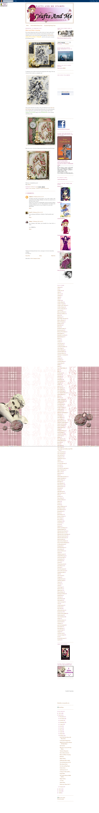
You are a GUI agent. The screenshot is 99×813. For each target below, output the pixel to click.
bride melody (60, 600)
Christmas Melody (61, 351)
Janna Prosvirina (45, 188)
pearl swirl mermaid (61, 625)
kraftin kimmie (60, 615)
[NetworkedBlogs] (65, 92)
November (62, 718)
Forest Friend (60, 402)
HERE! (64, 68)
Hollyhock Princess (61, 430)
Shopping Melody (61, 529)
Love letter (59, 466)
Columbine (59, 359)
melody (58, 618)
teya (58, 636)
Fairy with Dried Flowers (62, 392)
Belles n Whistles (60, 320)
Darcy (58, 371)
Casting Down (60, 345)
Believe (59, 315)
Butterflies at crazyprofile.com (63, 703)
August (61, 724)
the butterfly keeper (61, 638)
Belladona (62, 756)
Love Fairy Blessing (61, 463)
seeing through (60, 630)
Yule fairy (59, 597)
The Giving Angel (61, 557)
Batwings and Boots (61, 313)
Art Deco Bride (60, 302)
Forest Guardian (60, 404)
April (61, 731)
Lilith (58, 460)
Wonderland (59, 595)
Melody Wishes (60, 480)
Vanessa (59, 582)
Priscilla (59, 504)
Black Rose (59, 325)
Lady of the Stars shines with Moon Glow (65, 738)
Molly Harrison (60, 484)
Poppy (58, 501)
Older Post (53, 255)
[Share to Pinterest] (44, 187)
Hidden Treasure (60, 427)
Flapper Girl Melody (61, 401)
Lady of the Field (60, 452)
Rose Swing (59, 517)
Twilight (59, 577)
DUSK (58, 364)
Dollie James (59, 379)
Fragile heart (59, 409)
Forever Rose (60, 406)
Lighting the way (60, 458)
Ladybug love (60, 456)
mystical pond (60, 621)
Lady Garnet (59, 445)
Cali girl (59, 340)
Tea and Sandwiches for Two (65, 762)
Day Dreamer (60, 373)
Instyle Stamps (60, 432)
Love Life (59, 465)
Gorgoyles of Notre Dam (62, 422)
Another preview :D (63, 769)
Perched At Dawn (60, 499)
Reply (30, 208)
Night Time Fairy (60, 493)
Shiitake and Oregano (61, 527)
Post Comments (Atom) (35, 258)
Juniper (58, 437)
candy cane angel (60, 602)
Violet (58, 585)
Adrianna (59, 287)
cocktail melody (60, 605)
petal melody (60, 626)
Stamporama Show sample (65, 760)
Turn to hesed (60, 575)
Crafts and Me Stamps (49, 6)
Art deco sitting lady (61, 308)
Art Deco (59, 300)
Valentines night (60, 580)
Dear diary (59, 376)
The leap (59, 567)
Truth (58, 573)
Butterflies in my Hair (61, 335)
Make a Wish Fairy (61, 470)
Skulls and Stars (60, 539)
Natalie (58, 489)
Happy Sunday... (63, 758)
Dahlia (58, 366)
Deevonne (59, 378)
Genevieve (59, 414)
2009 (60, 792)
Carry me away (60, 343)
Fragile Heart (62, 773)
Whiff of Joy (59, 590)
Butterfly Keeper (60, 336)
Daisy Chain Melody (61, 368)
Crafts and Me (50, 35)
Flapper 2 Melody (61, 399)
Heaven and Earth (60, 425)
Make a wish (59, 471)
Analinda (59, 295)
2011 (60, 789)
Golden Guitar (62, 768)
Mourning (59, 488)
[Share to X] (41, 187)
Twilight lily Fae (60, 578)
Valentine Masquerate (64, 751)
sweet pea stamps (60, 635)
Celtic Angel (59, 348)
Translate (67, 43)
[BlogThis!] (40, 187)
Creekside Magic (60, 361)
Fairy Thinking (60, 387)
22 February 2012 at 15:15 (37, 212)
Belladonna (32, 188)
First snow (59, 397)
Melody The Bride (61, 478)
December (62, 716)
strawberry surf (60, 633)
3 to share (62, 780)
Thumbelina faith (60, 572)
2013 (60, 713)
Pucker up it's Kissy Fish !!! (65, 784)
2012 (60, 715)
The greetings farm (61, 564)
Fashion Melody (60, 394)
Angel (58, 297)
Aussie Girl (59, 310)
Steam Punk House (61, 547)
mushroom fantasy (61, 620)
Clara (58, 356)
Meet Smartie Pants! (64, 764)
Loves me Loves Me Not (62, 468)
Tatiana (58, 552)
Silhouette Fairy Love (61, 532)
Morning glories (60, 486)
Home (27, 25)
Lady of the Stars (60, 453)
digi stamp (59, 608)
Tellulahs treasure (60, 554)
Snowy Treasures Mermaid (62, 542)
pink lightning (60, 628)
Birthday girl (60, 323)
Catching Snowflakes (61, 346)
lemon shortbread (60, 616)
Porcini (58, 503)
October (61, 720)
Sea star (58, 524)
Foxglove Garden (60, 407)
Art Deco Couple (60, 303)
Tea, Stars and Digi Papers (65, 766)
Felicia (58, 396)
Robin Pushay (60, 514)
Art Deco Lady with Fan (62, 305)
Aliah (58, 292)
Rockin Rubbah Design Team (36, 25)
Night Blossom (60, 491)
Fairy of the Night (60, 391)
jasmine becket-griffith (61, 613)
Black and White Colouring (65, 754)
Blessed (59, 326)
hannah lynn (59, 611)
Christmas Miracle (61, 353)
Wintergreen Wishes (61, 593)
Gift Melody (59, 416)
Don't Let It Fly (60, 381)
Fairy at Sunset (60, 389)
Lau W (30, 212)
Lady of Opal (60, 447)
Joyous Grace (60, 435)
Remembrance (60, 511)
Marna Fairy (59, 473)
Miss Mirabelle (60, 483)
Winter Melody (60, 592)
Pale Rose (59, 496)
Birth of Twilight (60, 322)
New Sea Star (62, 745)
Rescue (58, 513)
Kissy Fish (59, 442)
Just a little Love (60, 439)
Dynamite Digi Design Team (49, 25)
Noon (58, 494)
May (58, 475)
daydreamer (59, 606)
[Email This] (38, 187)
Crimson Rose (60, 363)
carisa (58, 603)
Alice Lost (59, 293)
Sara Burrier (59, 521)
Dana (58, 369)
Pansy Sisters (60, 498)
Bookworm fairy (60, 330)
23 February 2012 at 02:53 (38, 221)
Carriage (59, 341)
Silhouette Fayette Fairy (62, 536)
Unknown (31, 196)
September (62, 722)
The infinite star (60, 565)
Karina (29, 184)
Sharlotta (59, 526)
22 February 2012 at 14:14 (38, 196)
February (62, 735)
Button (58, 338)
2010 (60, 791)
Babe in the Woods (61, 312)
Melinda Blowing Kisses (62, 476)
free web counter (60, 799)
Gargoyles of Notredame (62, 412)
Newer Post (28, 255)
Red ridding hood (60, 509)
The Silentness (60, 559)
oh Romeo (59, 623)
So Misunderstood (61, 544)
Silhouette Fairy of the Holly (63, 534)
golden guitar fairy (61, 610)
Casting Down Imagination (65, 740)
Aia (58, 289)
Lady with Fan (60, 455)
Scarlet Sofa (59, 522)
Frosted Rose (60, 411)
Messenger (59, 481)
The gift (59, 562)
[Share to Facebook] (43, 187)
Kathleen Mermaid (61, 440)
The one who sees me (61, 570)
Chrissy (30, 221)
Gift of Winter (60, 417)
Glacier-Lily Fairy (60, 420)
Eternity (59, 384)
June (61, 728)
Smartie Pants (62, 782)
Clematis (38, 188)
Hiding (58, 429)
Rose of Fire (59, 519)
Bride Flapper (60, 333)
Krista (58, 443)
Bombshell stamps (61, 328)
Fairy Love (59, 386)
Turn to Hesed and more (64, 752)
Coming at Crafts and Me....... (65, 771)
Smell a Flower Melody (62, 541)
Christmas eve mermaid (62, 354)
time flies (59, 639)
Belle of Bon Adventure (62, 318)
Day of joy (59, 374)
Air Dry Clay (59, 290)
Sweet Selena (60, 549)
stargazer (59, 631)
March (61, 733)
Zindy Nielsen (60, 598)
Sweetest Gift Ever (61, 550)
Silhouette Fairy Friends (62, 531)
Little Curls (59, 461)
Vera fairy (59, 583)
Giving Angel (60, 419)
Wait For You (60, 588)
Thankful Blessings (61, 555)
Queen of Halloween (61, 506)
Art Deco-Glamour (61, 307)
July (61, 726)
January (61, 786)
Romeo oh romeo (60, 516)
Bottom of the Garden (61, 331)
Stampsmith (59, 546)
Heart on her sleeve (61, 424)
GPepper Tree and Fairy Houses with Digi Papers (66, 743)
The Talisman (60, 560)
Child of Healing (60, 350)
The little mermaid (61, 569)
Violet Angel (60, 587)
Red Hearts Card (60, 508)
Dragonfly (59, 383)
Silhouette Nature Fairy (62, 537)
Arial (58, 298)
